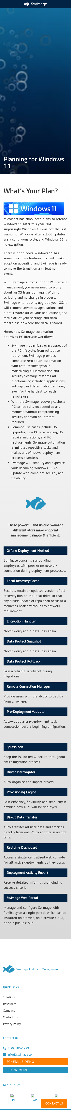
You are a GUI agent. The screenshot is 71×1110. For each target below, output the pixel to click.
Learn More (17, 1070)
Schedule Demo (20, 1061)
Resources (9, 1004)
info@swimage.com (21, 1054)
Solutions (9, 997)
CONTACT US (54, 1103)
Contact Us (10, 1017)
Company (9, 1010)
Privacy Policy (12, 1024)
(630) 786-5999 (18, 1048)
